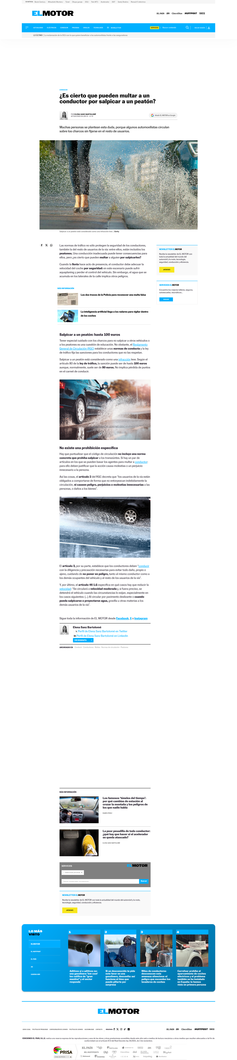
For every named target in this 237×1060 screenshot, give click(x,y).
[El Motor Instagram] (121, 1029)
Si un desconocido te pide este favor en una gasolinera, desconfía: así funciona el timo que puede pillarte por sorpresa (120, 978)
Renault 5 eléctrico (138, 2)
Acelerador (105, 2)
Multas (97, 647)
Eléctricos (51, 27)
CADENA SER (35, 974)
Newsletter (116, 28)
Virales (86, 27)
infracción (125, 359)
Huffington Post (91, 1052)
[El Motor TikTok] (125, 1029)
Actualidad (38, 27)
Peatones (124, 647)
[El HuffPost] (190, 13)
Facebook (122, 618)
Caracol (167, 1048)
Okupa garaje (77, 2)
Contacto (99, 1029)
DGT (114, 2)
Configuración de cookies (59, 1029)
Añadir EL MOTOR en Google (165, 115)
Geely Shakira (123, 2)
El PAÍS (87, 1048)
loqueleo (148, 1056)
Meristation (161, 1056)
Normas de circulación (110, 647)
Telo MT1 (94, 2)
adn (157, 1048)
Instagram (141, 618)
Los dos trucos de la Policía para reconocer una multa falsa (113, 294)
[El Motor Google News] (128, 1029)
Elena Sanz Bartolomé (85, 114)
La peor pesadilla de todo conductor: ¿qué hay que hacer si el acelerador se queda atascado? (126, 834)
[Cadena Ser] (202, 13)
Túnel (67, 2)
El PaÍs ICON (124, 1056)
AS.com (148, 1048)
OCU (87, 2)
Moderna (99, 1056)
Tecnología (98, 27)
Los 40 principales (100, 1048)
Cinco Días (124, 1052)
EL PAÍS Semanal (145, 1052)
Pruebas (75, 27)
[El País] (160, 13)
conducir (144, 566)
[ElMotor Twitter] (117, 1029)
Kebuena (164, 1052)
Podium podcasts (112, 1056)
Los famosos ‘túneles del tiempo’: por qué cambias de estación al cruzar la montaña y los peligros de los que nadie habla (125, 802)
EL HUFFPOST (36, 951)
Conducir (64, 27)
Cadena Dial (134, 1052)
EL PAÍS (33, 959)
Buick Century (40, 2)
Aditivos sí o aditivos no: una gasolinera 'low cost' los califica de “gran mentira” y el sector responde (84, 976)
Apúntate (69, 910)
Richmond (85, 1056)
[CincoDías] (177, 13)
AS (32, 967)
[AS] (168, 13)
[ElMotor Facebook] (114, 1029)
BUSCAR (166, 299)
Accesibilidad (89, 1029)
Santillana (113, 1048)
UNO (106, 1052)
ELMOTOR (35, 944)
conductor (141, 462)
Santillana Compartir (128, 1048)
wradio (113, 1052)
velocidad (65, 588)
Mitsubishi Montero (55, 2)
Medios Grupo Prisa (63, 1056)
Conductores (88, 647)
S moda (136, 1056)
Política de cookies (76, 1029)
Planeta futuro (155, 1052)
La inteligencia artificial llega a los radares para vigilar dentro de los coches (114, 313)
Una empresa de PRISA (63, 1050)
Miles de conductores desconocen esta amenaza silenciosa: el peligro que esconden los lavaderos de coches (156, 976)
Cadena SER (139, 1048)
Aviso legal (27, 1029)
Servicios (154, 28)
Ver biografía (80, 640)
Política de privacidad (40, 1029)
